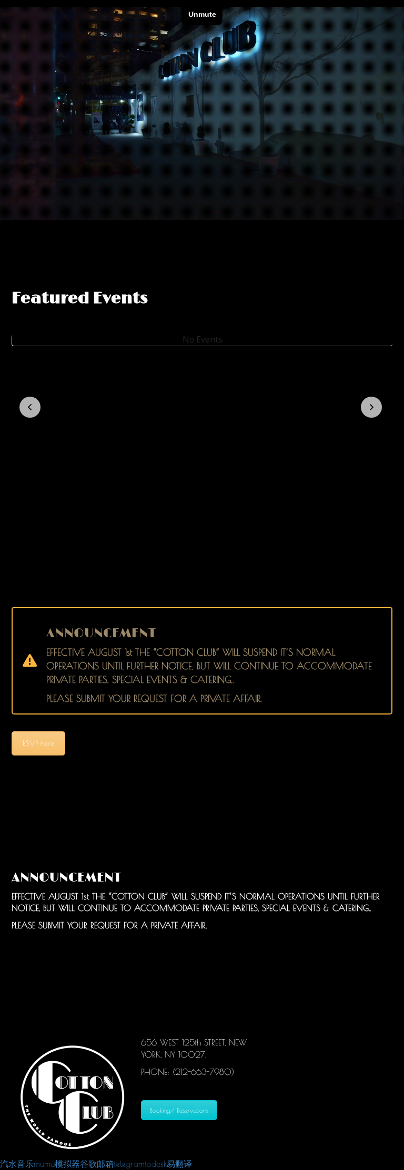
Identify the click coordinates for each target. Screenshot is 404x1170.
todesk (156, 1163)
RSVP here (38, 743)
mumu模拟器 (57, 1163)
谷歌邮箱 (97, 1163)
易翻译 (179, 1163)
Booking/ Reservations (179, 1110)
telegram (129, 1163)
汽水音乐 (17, 1163)
